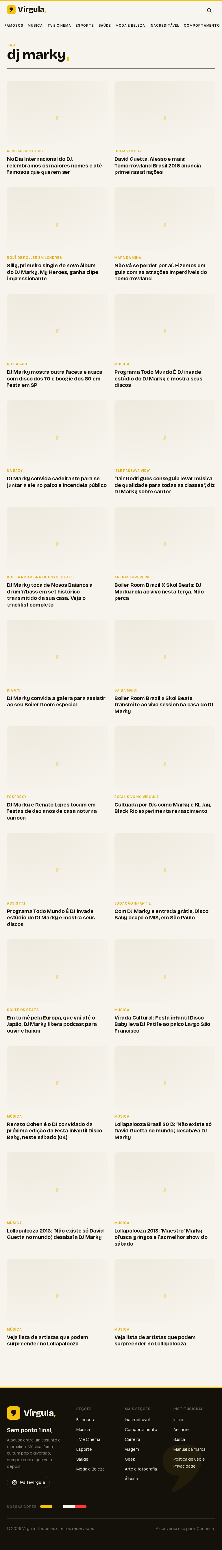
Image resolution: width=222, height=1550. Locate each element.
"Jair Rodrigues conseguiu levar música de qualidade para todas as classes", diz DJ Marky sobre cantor (164, 485)
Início (178, 1419)
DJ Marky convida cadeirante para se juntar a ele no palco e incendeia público (57, 481)
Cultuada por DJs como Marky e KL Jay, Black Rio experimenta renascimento (162, 808)
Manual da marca (189, 1449)
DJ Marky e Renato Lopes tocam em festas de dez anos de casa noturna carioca (52, 811)
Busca (179, 1439)
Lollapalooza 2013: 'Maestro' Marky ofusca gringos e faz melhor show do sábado (161, 1237)
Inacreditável (164, 25)
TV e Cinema (59, 25)
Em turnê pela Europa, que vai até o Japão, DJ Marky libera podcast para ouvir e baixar (52, 1024)
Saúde (105, 25)
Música (35, 25)
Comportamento (202, 25)
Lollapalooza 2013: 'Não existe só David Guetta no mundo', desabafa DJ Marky (55, 1234)
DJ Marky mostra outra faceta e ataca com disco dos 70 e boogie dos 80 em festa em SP (54, 378)
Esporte (85, 25)
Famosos (14, 25)
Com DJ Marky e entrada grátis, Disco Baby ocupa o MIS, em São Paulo (161, 914)
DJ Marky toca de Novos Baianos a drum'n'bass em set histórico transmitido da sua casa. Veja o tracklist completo (49, 595)
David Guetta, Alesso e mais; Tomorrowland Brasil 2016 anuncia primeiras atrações (157, 165)
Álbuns (131, 1479)
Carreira (132, 1439)
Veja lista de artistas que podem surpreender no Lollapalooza (47, 1340)
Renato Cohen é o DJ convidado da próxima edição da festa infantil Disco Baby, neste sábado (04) (54, 1131)
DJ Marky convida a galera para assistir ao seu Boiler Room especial (56, 701)
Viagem (132, 1449)
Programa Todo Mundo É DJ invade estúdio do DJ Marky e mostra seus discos (158, 378)
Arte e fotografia (141, 1469)
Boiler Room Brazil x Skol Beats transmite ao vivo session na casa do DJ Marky (163, 704)
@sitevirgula (32, 1482)
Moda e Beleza (130, 25)
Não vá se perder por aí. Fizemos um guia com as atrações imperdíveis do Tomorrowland (160, 272)
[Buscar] (209, 10)
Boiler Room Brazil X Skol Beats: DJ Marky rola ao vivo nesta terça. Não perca (159, 591)
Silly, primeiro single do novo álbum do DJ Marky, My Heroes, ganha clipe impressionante (52, 272)
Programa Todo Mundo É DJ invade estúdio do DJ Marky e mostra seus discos (51, 918)
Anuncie (181, 1429)
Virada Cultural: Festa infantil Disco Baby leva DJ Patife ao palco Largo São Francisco (162, 1024)
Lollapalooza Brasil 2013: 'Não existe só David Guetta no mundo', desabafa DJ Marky (163, 1131)
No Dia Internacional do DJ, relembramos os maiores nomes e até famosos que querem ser (54, 165)
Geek (130, 1459)
